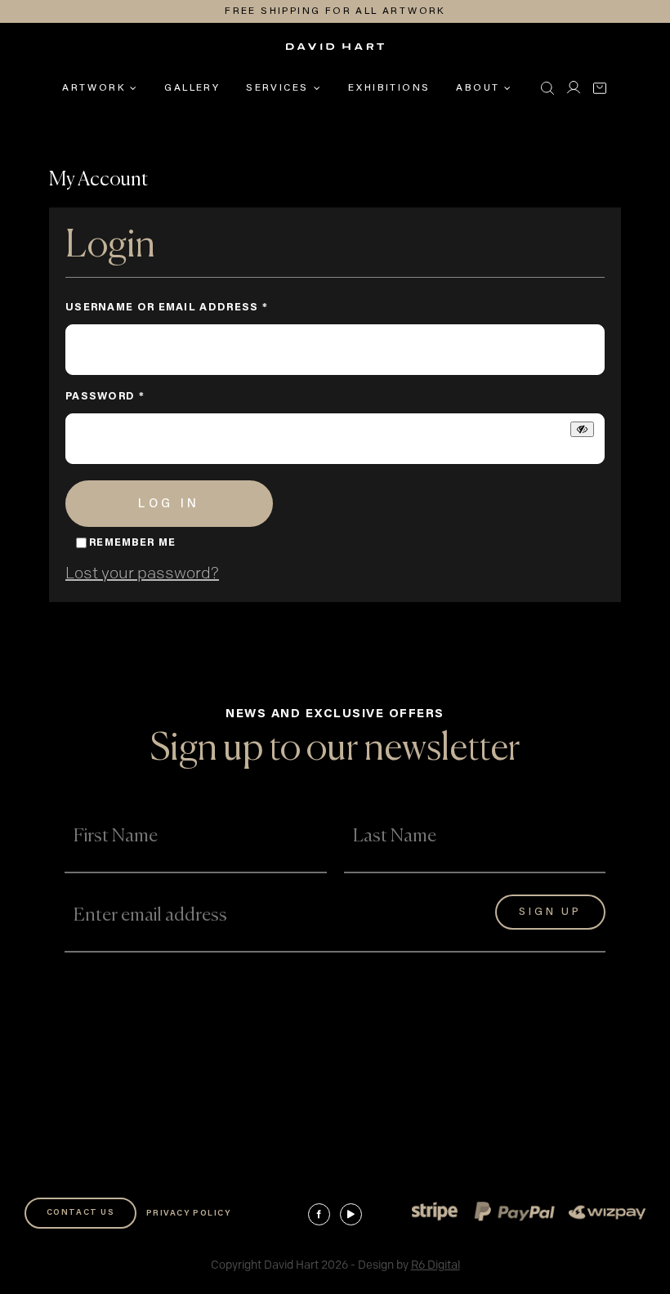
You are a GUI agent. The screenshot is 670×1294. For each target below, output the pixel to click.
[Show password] (582, 429)
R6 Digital (435, 1265)
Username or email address (198, 307)
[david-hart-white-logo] (335, 52)
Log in (169, 504)
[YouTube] (351, 1214)
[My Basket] (600, 88)
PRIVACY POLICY (188, 1214)
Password (136, 396)
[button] (547, 88)
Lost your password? (142, 573)
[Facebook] (319, 1214)
